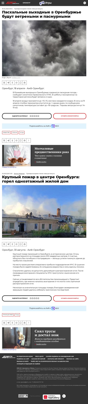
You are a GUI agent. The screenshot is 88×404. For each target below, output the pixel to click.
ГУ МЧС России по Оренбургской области (16, 239)
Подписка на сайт (23, 359)
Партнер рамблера (35, 396)
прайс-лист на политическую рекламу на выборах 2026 (50, 361)
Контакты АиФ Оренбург (56, 359)
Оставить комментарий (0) (70, 116)
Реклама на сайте (72, 359)
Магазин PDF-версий (38, 359)
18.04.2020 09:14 (7, 9)
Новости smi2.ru (9, 167)
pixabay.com (16, 77)
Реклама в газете (22, 361)
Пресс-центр (39, 356)
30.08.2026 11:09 (7, 173)
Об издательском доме (25, 356)
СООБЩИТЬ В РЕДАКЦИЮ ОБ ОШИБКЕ (28, 364)
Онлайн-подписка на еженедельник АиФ (60, 356)
